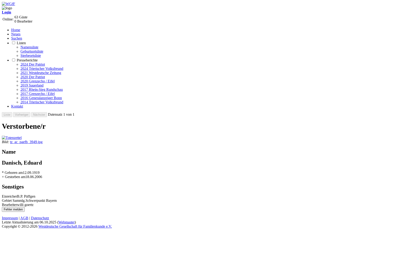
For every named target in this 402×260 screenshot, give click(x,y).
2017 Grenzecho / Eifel (37, 94)
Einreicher (9, 196)
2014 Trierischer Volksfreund (41, 102)
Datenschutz (40, 218)
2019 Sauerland (32, 85)
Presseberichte (27, 60)
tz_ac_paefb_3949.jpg (26, 142)
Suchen (16, 38)
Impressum (10, 218)
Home (15, 30)
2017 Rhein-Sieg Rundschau (41, 89)
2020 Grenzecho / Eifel (37, 81)
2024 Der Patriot (32, 64)
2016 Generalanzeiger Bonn (41, 98)
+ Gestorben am (13, 177)
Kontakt (17, 106)
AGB (24, 218)
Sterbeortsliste (30, 55)
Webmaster (66, 222)
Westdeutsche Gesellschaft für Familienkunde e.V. (75, 226)
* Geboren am (12, 173)
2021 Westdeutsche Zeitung (40, 73)
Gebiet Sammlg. (14, 201)
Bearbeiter (9, 205)
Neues (15, 34)
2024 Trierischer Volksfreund (41, 69)
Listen (21, 43)
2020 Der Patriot (32, 77)
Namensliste (29, 47)
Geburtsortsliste (31, 51)
